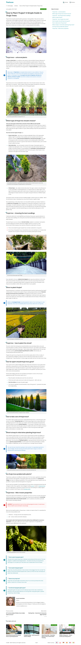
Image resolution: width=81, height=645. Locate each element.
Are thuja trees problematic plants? (60, 26)
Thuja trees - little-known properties (60, 28)
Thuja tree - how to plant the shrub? (60, 19)
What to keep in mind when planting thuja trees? (63, 24)
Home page (10, 5)
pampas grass (27, 489)
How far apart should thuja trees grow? (61, 21)
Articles (16, 5)
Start (36, 642)
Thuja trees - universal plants (59, 11)
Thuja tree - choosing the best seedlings (61, 15)
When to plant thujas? (57, 17)
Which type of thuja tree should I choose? (61, 13)
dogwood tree (42, 486)
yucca (32, 486)
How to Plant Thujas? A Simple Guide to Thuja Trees (31, 5)
